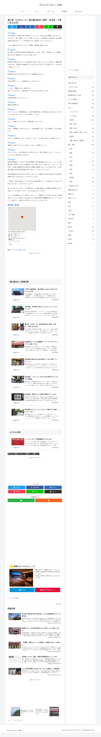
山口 (82, 157)
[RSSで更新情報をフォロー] (48, 500)
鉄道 (81, 202)
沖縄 (82, 181)
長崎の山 (81, 194)
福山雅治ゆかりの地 (22, 453)
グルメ (37, 453)
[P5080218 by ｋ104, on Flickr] (11, 119)
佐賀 (82, 169)
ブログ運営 (81, 214)
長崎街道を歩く (81, 190)
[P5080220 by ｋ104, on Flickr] (11, 135)
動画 (81, 223)
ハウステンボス (81, 87)
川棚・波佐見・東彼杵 (82, 140)
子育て (81, 210)
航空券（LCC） (82, 186)
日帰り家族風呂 (81, 103)
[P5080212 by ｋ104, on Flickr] (11, 143)
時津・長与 (82, 124)
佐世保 (82, 136)
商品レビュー (81, 198)
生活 (81, 206)
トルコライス (82, 112)
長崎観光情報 (12, 453)
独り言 (81, 227)
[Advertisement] (35, 266)
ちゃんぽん (82, 116)
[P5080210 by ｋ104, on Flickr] (11, 71)
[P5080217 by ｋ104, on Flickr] (11, 109)
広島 (82, 149)
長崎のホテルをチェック (47, 590)
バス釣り (81, 231)
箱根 (82, 153)
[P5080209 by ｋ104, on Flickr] (11, 59)
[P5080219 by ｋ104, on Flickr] (11, 126)
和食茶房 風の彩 (13, 205)
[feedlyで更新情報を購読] (21, 500)
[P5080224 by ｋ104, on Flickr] (11, 50)
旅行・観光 (81, 144)
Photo (81, 239)
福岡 (82, 165)
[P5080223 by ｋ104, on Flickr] (11, 159)
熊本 (82, 173)
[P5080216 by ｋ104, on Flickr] (11, 102)
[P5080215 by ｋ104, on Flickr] (11, 95)
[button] (60, 598)
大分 (82, 161)
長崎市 (82, 120)
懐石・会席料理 (18, 249)
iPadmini (81, 218)
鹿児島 (82, 177)
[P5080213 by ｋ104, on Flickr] (11, 150)
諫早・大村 (31, 453)
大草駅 (24, 249)
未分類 (81, 243)
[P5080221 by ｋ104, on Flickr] (11, 33)
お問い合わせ (81, 83)
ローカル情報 (81, 99)
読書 (81, 235)
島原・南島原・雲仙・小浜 (82, 132)
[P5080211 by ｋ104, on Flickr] (11, 78)
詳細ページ (22, 590)
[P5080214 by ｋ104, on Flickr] (11, 85)
